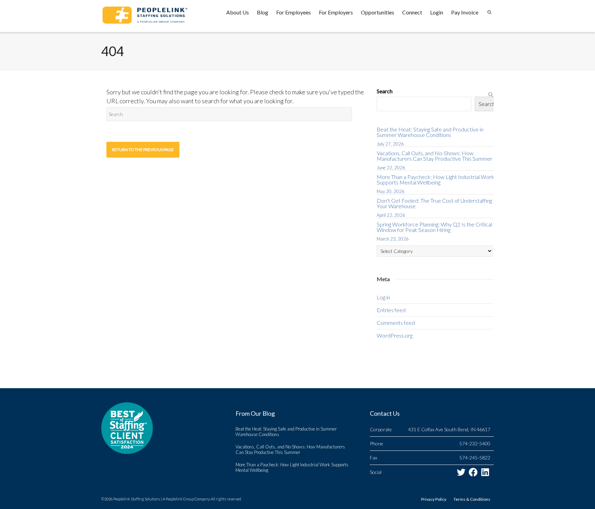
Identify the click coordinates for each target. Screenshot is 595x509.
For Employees (293, 12)
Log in (383, 297)
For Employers (336, 12)
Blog (262, 12)
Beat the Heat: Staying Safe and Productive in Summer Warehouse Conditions (430, 132)
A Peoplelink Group (178, 499)
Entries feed (391, 310)
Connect (412, 12)
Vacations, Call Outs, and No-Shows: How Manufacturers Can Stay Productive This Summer (434, 156)
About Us (237, 12)
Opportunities (377, 12)
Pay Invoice (464, 12)
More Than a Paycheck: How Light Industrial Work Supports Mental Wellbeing (435, 179)
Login (436, 12)
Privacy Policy (433, 499)
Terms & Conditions (471, 499)
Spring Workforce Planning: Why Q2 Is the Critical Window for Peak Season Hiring (434, 227)
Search (385, 91)
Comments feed (396, 322)
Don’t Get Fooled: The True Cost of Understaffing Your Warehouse (434, 203)
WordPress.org (395, 335)
